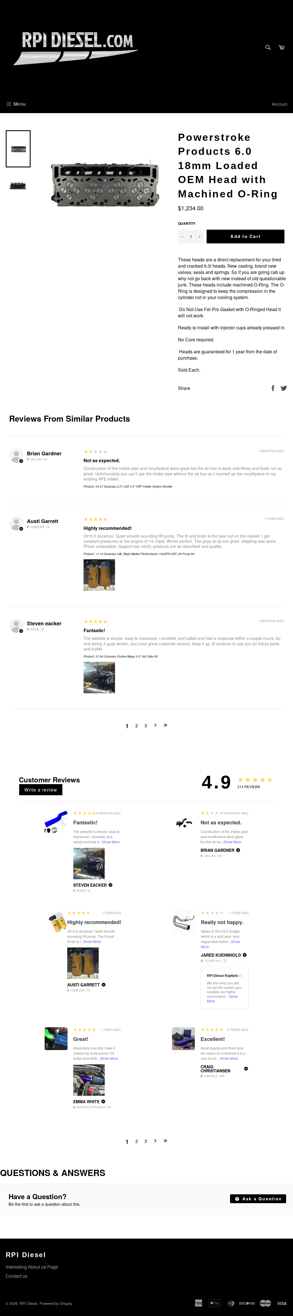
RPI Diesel (28, 1303)
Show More (111, 841)
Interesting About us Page (32, 1266)
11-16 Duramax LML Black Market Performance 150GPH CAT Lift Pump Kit (145, 554)
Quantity (186, 223)
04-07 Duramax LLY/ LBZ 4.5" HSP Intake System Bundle (134, 486)
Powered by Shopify (55, 1303)
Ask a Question (261, 1198)
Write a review (40, 789)
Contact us (16, 1276)
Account (279, 104)
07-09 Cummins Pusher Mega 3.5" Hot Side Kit (127, 656)
